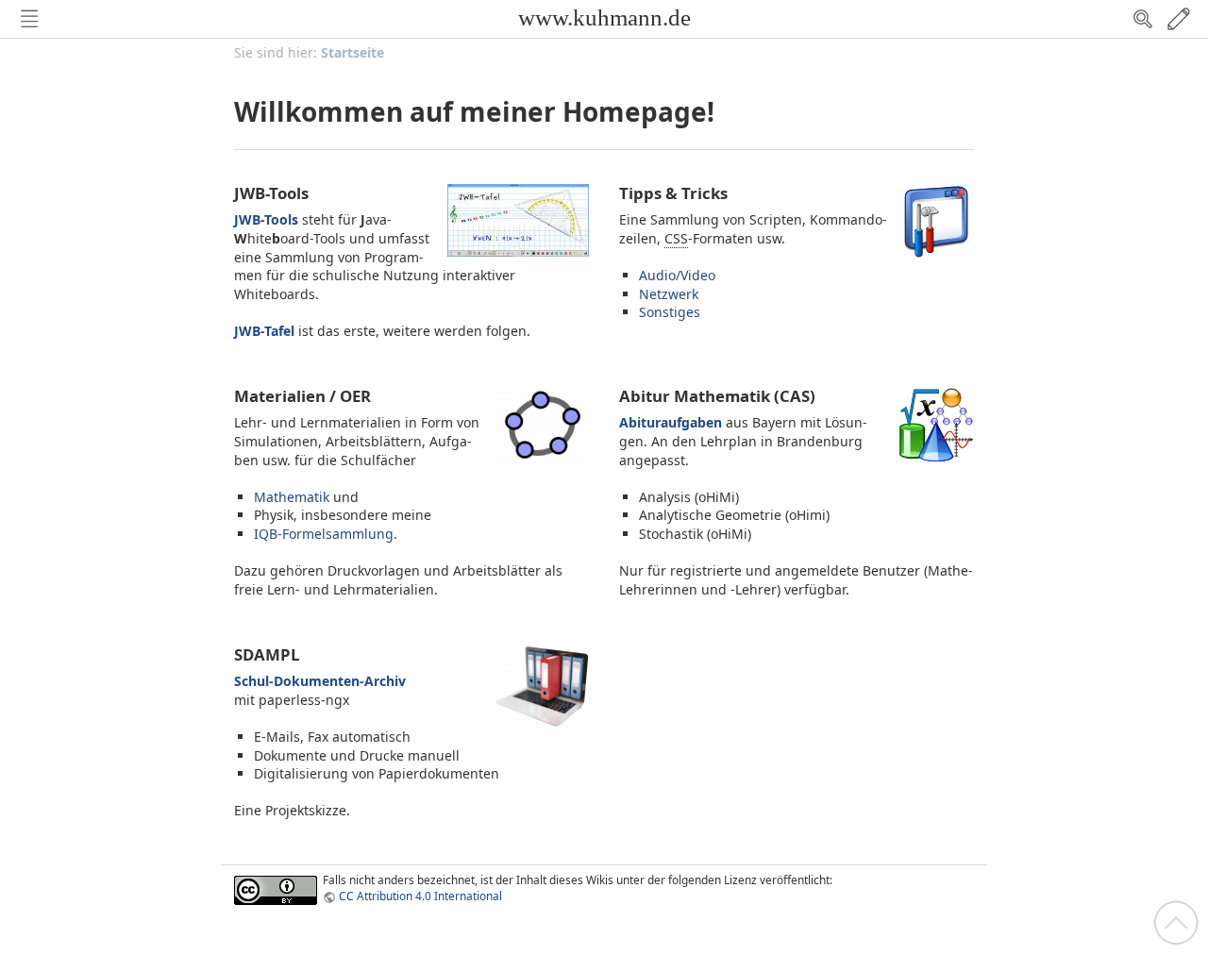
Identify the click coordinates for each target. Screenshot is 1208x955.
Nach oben (1176, 923)
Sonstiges (669, 312)
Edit (1179, 19)
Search (1143, 19)
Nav (29, 19)
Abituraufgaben (670, 422)
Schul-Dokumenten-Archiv (320, 681)
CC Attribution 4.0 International (420, 895)
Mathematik (291, 497)
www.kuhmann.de (604, 17)
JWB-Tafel (264, 331)
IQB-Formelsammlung (324, 534)
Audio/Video (677, 275)
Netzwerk (668, 294)
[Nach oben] (1176, 921)
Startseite (352, 52)
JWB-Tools (266, 219)
